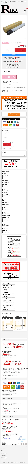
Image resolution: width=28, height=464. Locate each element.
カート (2, 450)
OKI (10, 186)
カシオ (10, 191)
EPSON (10, 184)
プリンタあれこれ (8, 288)
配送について (8, 296)
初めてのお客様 (8, 283)
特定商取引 (8, 303)
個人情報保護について (8, 305)
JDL (10, 201)
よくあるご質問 (8, 307)
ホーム (2, 448)
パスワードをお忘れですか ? (9, 146)
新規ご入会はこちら (7, 148)
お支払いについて (8, 294)
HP (10, 179)
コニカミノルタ (10, 196)
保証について (8, 299)
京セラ (10, 194)
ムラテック (10, 226)
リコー (10, 230)
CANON (10, 193)
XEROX (10, 204)
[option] (14, 27)
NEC (10, 181)
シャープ (10, 203)
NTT (10, 182)
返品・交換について (8, 301)
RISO (10, 232)
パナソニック (10, 214)
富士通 (10, 217)
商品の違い (8, 286)
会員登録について (8, 290)
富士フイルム (10, 219)
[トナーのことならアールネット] (10, 12)
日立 (10, 216)
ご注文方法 (8, 292)
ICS (10, 175)
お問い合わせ (8, 309)
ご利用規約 (3, 455)
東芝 (10, 209)
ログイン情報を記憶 (8, 142)
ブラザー (10, 221)
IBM (10, 177)
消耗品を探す (4, 453)
